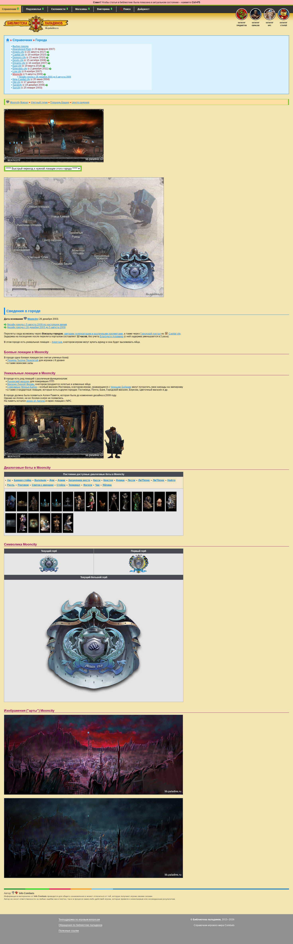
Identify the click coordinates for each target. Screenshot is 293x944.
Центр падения (80, 102)
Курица (120, 480)
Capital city (19, 54)
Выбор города (21, 46)
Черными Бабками (120, 387)
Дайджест (143, 9)
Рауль (11, 485)
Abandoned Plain (21, 49)
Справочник (9, 9)
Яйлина (107, 485)
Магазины (81, 9)
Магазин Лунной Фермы (20, 384)
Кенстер (108, 480)
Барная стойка (22, 480)
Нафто (171, 480)
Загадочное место (79, 480)
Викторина (103, 9)
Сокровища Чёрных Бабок (22, 387)
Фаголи (87, 485)
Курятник (57, 342)
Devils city (18, 60)
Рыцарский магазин (18, 381)
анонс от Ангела (35, 401)
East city (17, 65)
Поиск (127, 9)
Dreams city (19, 63)
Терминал (74, 485)
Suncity (17, 87)
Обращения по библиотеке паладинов (80, 925)
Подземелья (34, 9)
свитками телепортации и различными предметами (93, 333)
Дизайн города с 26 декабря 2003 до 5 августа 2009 (45, 77)
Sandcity (17, 85)
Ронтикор (23, 485)
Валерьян (40, 480)
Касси (96, 480)
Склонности (58, 9)
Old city (17, 82)
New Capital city (21, 79)
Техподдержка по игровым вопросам (79, 919)
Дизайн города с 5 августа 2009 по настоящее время (37, 324)
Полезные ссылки (69, 930)
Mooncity (17, 74)
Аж (9, 480)
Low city (17, 71)
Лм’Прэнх (144, 480)
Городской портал (150, 333)
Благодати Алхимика (111, 336)
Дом (51, 480)
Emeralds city (20, 68)
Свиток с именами (42, 485)
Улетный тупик (39, 102)
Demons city (19, 57)
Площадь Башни (59, 102)
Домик (61, 480)
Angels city (18, 52)
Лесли (131, 480)
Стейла (61, 485)
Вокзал (24, 102)
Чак (97, 485)
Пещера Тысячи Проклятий (22, 360)
